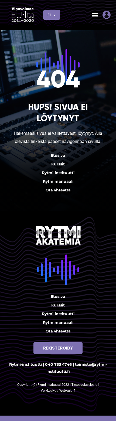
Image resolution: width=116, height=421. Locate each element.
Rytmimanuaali (58, 181)
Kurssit (58, 164)
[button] (95, 15)
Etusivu (58, 155)
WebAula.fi (67, 391)
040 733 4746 (58, 364)
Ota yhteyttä (58, 190)
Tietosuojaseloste (84, 385)
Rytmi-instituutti (58, 172)
